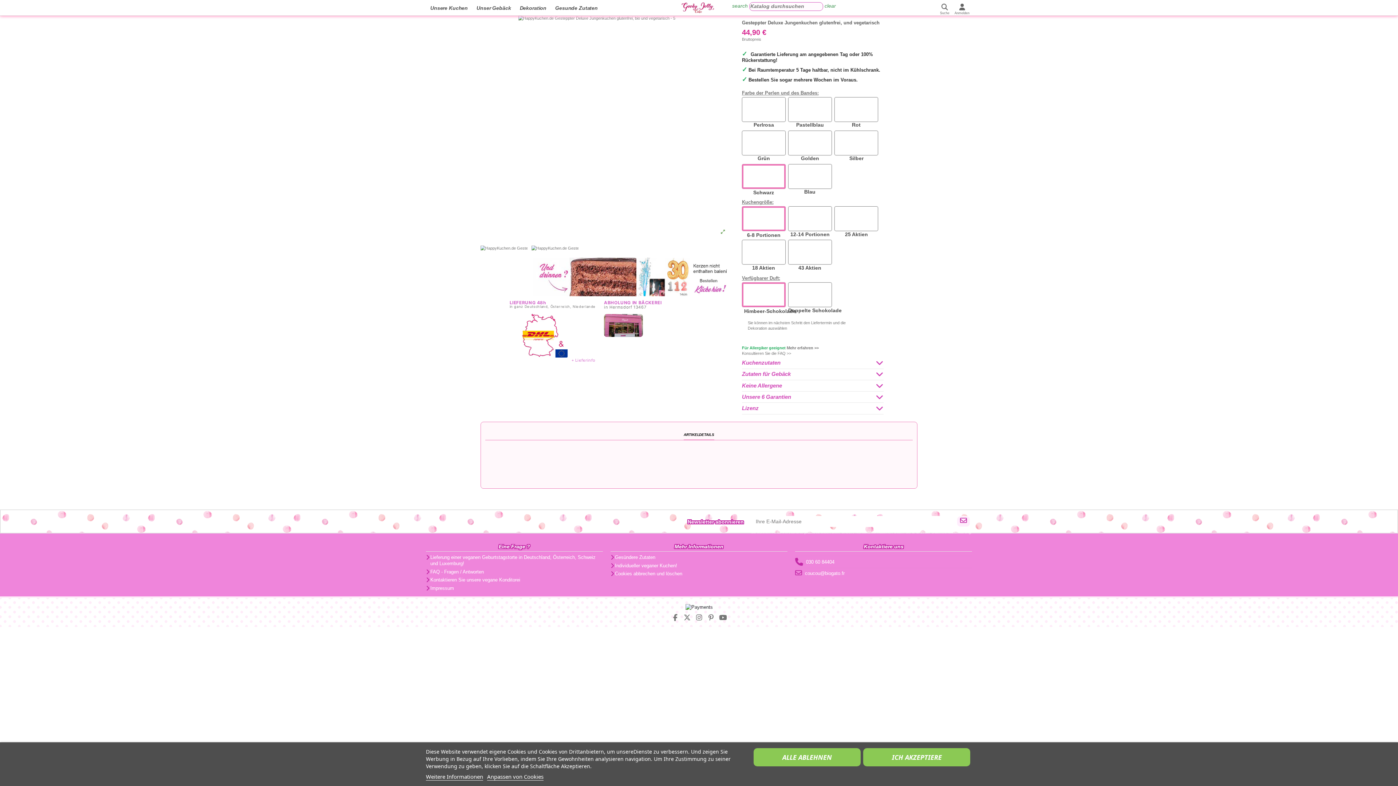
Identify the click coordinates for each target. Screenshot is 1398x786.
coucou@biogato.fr (825, 573)
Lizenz (750, 408)
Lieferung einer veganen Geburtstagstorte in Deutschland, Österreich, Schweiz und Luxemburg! (513, 560)
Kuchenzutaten (761, 363)
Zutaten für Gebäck (766, 374)
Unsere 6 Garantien (766, 397)
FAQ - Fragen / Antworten (457, 572)
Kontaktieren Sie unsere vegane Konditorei (475, 580)
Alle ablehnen (807, 757)
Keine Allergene (762, 386)
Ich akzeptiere (917, 757)
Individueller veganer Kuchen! (646, 565)
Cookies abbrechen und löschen (648, 573)
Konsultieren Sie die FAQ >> (766, 353)
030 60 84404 (820, 562)
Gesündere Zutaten (635, 557)
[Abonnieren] (963, 521)
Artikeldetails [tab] (699, 435)
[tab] (813, 363)
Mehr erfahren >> (803, 348)
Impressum (442, 588)
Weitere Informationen (454, 776)
